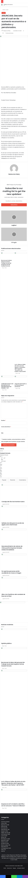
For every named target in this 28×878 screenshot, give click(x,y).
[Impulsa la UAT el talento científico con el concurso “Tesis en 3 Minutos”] (14, 796)
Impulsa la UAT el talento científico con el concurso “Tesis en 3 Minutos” (13, 805)
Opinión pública (6, 643)
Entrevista (3, 828)
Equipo (14, 868)
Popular (4, 480)
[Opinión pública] (14, 635)
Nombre (3, 420)
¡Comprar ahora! (20, 868)
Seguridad (3, 846)
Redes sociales (4, 845)
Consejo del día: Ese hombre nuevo (13, 501)
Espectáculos (4, 829)
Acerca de (9, 868)
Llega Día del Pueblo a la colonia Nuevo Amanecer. (21, 385)
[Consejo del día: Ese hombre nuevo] (14, 492)
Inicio (3, 9)
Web (2, 433)
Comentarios (22, 480)
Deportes (3, 824)
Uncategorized (4, 848)
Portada (3, 843)
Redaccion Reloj (7, 30)
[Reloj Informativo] (8, 4)
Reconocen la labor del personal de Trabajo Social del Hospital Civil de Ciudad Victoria (6, 263)
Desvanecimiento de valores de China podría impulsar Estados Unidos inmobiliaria (12, 548)
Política (2, 841)
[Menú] (2, 5)
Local (7, 9)
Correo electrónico (6, 426)
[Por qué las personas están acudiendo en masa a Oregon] (14, 562)
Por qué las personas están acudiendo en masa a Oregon (11, 572)
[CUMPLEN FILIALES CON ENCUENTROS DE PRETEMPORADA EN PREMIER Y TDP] (7, 379)
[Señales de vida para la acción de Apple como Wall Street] (14, 513)
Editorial (3, 826)
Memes (3, 837)
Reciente (12, 480)
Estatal (2, 831)
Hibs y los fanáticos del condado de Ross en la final (13, 595)
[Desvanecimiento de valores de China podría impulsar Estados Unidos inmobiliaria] (14, 537)
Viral (2, 851)
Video (2, 849)
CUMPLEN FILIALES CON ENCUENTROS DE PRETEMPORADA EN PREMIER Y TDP (7, 386)
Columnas (3, 821)
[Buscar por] (26, 5)
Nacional (3, 840)
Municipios (3, 838)
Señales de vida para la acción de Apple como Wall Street (13, 524)
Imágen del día (4, 832)
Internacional (4, 834)
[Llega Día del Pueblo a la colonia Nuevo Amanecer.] (21, 379)
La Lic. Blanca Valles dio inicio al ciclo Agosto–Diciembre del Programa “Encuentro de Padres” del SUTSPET (20, 368)
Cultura (2, 823)
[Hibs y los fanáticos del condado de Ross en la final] (14, 585)
